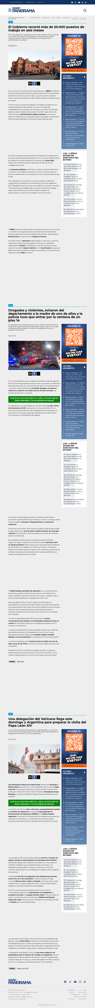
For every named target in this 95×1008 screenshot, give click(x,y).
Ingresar (83, 8)
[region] (34, 137)
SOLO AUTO (40, 2)
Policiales (83, 19)
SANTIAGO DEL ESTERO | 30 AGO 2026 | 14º (16, 18)
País (53, 17)
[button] (9, 10)
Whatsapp (71, 990)
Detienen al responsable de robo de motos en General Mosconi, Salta (74, 211)
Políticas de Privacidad (16, 999)
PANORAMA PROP (30, 2)
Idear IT (54, 1005)
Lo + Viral (83, 990)
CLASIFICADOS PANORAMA (16, 2)
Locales (75, 19)
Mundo (58, 17)
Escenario (66, 17)
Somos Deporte (35, 17)
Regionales (46, 17)
